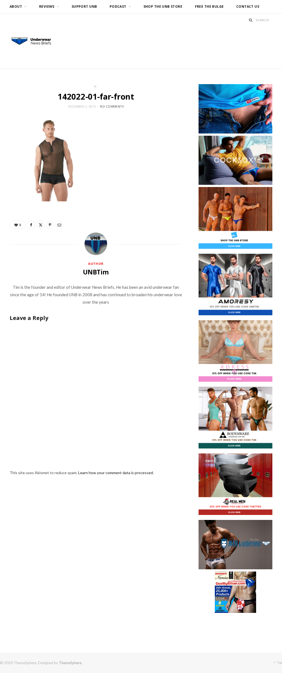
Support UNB (84, 6)
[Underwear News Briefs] (34, 41)
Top (279, 662)
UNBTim (96, 272)
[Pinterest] (50, 225)
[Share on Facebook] (31, 225)
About (16, 6)
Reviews (47, 6)
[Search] (251, 20)
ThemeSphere (70, 663)
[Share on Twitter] (40, 225)
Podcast (118, 6)
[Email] (59, 225)
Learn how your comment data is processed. (116, 472)
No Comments (112, 106)
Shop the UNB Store (163, 6)
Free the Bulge (209, 6)
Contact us (247, 6)
